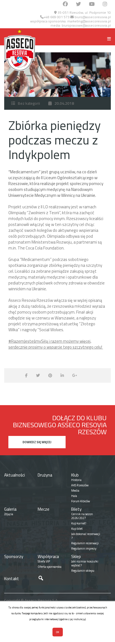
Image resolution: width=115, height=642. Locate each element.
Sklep (76, 556)
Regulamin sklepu (82, 571)
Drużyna (45, 475)
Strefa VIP (44, 561)
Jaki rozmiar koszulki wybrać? (84, 563)
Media (75, 490)
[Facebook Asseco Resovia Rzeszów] (65, 4)
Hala (74, 496)
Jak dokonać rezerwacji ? (85, 536)
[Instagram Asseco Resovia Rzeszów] (105, 4)
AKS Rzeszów (79, 485)
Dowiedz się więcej (37, 442)
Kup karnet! (78, 523)
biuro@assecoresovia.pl (92, 17)
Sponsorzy (13, 556)
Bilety (76, 509)
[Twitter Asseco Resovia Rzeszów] (78, 4)
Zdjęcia (8, 514)
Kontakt (11, 579)
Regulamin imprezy (83, 548)
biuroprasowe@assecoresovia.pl (86, 25)
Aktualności (14, 475)
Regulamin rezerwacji (85, 543)
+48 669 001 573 (57, 17)
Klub (75, 475)
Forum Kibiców (80, 501)
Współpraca (48, 556)
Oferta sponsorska (49, 567)
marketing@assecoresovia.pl (89, 21)
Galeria (10, 509)
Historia (76, 480)
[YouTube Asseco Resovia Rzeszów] (91, 4)
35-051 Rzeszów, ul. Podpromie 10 (84, 12)
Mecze (43, 509)
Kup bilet (77, 529)
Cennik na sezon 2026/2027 (82, 516)
